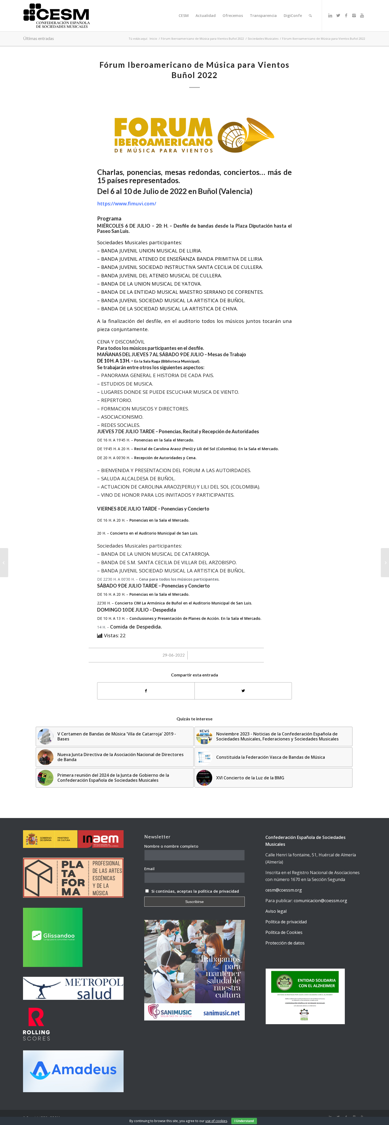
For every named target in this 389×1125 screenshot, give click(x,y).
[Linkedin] (330, 15)
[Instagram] (354, 15)
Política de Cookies (283, 932)
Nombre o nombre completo (171, 846)
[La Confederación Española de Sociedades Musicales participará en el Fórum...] (385, 562)
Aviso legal (276, 911)
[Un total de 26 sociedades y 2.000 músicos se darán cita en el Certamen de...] (4, 562)
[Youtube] (362, 15)
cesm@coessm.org (283, 890)
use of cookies (216, 1121)
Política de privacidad (286, 922)
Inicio (153, 38)
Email (149, 868)
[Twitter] (338, 15)
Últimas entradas (38, 38)
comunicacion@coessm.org (320, 900)
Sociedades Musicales (263, 38)
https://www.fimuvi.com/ (126, 203)
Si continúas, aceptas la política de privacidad (195, 891)
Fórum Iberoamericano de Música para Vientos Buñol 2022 (202, 38)
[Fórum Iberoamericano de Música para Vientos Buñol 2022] (194, 131)
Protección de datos (285, 943)
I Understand (244, 1121)
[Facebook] (346, 15)
